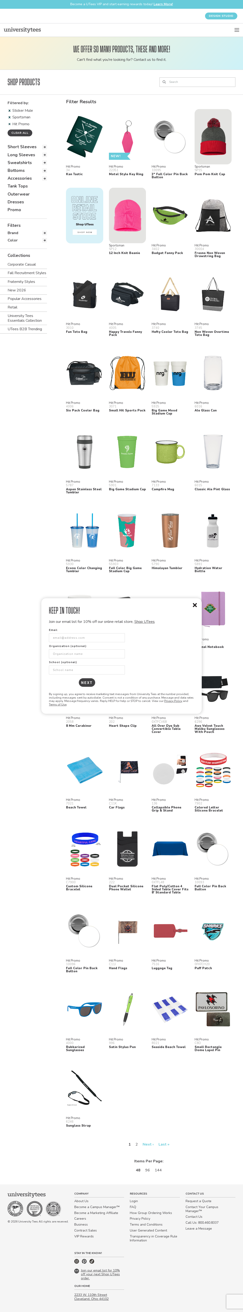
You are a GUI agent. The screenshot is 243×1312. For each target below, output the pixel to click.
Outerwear (19, 194)
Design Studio (221, 16)
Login (134, 1201)
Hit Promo (20, 124)
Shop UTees (144, 621)
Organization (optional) (68, 646)
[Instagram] (77, 1262)
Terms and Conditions (146, 1224)
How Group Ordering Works (151, 1213)
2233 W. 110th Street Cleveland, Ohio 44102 (91, 1297)
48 (138, 1170)
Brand (13, 233)
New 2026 (17, 290)
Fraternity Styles (21, 281)
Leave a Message (199, 1228)
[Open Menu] (236, 30)
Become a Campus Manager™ (97, 1207)
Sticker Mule (22, 110)
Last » (164, 1144)
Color (13, 240)
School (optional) (63, 662)
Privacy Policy (173, 701)
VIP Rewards (84, 1236)
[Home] (22, 30)
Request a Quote (198, 1201)
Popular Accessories (25, 298)
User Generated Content (148, 1230)
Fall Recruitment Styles (27, 273)
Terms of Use (57, 704)
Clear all (19, 133)
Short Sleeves (22, 147)
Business (81, 1224)
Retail (12, 307)
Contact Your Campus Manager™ (202, 1209)
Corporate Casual (22, 264)
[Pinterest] (85, 1262)
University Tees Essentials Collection (25, 318)
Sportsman (21, 117)
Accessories (20, 178)
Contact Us (194, 1216)
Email (53, 630)
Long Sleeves (21, 155)
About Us (81, 1201)
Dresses (16, 202)
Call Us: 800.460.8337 (202, 1222)
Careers (80, 1218)
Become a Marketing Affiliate (96, 1213)
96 (147, 1170)
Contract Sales (85, 1230)
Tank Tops (18, 186)
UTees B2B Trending (25, 329)
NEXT (87, 682)
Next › (148, 1144)
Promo (14, 210)
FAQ (133, 1207)
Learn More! (163, 4)
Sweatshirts (20, 162)
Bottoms (16, 170)
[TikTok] (91, 1262)
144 (158, 1170)
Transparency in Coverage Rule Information (153, 1238)
